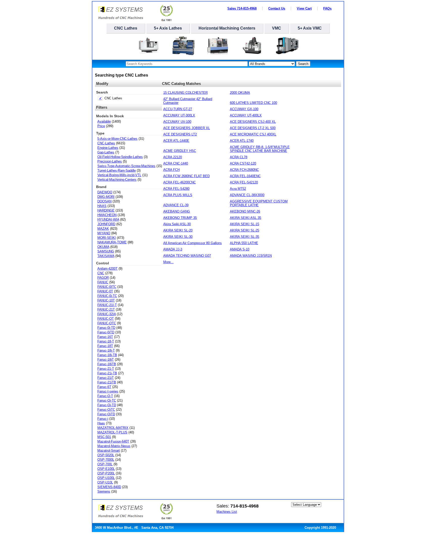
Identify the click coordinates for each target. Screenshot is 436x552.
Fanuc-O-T (105, 396)
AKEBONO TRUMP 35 (180, 218)
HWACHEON (107, 215)
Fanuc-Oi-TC (106, 400)
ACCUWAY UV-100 (177, 122)
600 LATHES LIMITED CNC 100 (253, 103)
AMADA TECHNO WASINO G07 (187, 256)
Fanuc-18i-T (106, 350)
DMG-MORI (106, 197)
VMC (276, 28)
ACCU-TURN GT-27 (177, 109)
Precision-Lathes (109, 161)
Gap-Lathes (105, 152)
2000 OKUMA (240, 93)
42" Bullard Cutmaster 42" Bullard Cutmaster (187, 101)
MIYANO (103, 233)
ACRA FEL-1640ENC (245, 176)
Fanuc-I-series (107, 391)
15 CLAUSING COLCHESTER (185, 93)
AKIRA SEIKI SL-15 (244, 224)
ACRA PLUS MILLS (177, 195)
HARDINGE (106, 210)
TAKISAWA (105, 256)
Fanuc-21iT (105, 378)
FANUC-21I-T (107, 305)
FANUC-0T (105, 291)
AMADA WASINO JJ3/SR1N (251, 256)
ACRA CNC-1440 (175, 163)
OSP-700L (105, 464)
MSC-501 (104, 437)
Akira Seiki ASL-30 (177, 224)
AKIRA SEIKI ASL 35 (245, 218)
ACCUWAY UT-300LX (179, 115)
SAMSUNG (105, 251)
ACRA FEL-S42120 (244, 182)
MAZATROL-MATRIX (112, 428)
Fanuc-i (102, 419)
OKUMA (103, 247)
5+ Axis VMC (310, 28)
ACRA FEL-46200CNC (179, 182)
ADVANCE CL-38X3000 (247, 195)
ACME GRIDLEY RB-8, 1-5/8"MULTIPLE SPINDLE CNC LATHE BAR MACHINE (260, 149)
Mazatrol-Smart (108, 450)
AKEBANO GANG (176, 211)
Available (104, 121)
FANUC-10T (106, 300)
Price (101, 126)
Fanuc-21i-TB (107, 373)
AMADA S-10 (239, 249)
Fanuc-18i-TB (107, 355)
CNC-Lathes (106, 143)
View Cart (304, 8)
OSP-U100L (106, 478)
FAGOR (103, 278)
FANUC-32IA (106, 314)
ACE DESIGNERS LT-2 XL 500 (253, 128)
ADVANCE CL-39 (175, 205)
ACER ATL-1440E (176, 141)
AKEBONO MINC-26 (245, 211)
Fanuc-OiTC (106, 409)
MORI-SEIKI (106, 238)
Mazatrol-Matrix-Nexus (113, 446)
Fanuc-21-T (105, 369)
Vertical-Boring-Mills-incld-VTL (119, 175)
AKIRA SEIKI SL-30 (178, 237)
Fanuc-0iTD (105, 332)
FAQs (327, 8)
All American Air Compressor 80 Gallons (192, 243)
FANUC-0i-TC (107, 296)
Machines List (226, 512)
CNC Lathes (125, 28)
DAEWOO (104, 192)
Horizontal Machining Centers (227, 28)
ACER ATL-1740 (242, 141)
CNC (100, 273)
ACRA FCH (171, 170)
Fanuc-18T (105, 346)
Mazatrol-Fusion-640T (113, 441)
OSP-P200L (106, 473)
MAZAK (103, 229)
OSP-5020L (105, 455)
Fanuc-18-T (105, 341)
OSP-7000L (105, 460)
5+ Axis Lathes (168, 28)
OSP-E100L (106, 469)
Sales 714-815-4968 (242, 8)
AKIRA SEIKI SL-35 (244, 237)
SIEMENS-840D (109, 487)
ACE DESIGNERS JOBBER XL (186, 128)
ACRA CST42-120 (243, 163)
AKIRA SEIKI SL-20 (178, 230)
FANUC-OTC (106, 323)
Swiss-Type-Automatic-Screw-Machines (126, 166)
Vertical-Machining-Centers (117, 179)
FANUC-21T (106, 309)
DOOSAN (104, 201)
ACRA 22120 (172, 157)
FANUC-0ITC (106, 287)
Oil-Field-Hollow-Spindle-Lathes (120, 157)
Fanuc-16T (105, 337)
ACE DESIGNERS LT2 (180, 134)
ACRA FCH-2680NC (244, 170)
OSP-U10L (105, 482)
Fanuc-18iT (105, 359)
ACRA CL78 (238, 157)
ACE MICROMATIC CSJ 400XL (253, 134)
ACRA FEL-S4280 (176, 189)
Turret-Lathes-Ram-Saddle (116, 170)
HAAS (101, 206)
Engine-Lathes (107, 148)
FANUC (102, 282)
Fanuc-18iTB (106, 364)
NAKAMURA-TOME (112, 242)
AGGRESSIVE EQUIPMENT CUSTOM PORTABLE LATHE (259, 203)
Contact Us (276, 8)
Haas (101, 423)
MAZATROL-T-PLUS (112, 432)
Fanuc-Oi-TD (106, 405)
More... (168, 262)
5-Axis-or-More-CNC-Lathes (117, 139)
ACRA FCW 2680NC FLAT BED (186, 176)
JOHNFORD (106, 224)
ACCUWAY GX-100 (244, 109)
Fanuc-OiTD (106, 414)
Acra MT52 (238, 189)
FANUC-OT (105, 318)
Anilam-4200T (107, 268)
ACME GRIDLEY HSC (179, 151)
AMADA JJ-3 (172, 249)
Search (303, 64)
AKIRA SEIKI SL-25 (244, 230)
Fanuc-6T (104, 387)
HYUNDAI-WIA (108, 219)
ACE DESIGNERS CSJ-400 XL (253, 122)
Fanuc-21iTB (106, 382)
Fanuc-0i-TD (106, 328)
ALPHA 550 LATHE (244, 243)
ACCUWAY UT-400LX (246, 115)
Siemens (103, 491)
